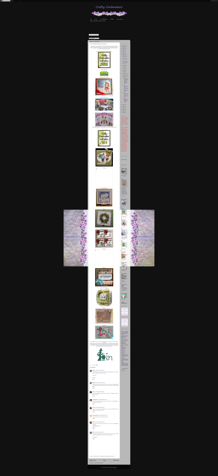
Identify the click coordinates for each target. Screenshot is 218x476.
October (125, 61)
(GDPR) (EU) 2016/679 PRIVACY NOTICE (98, 20)
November (125, 58)
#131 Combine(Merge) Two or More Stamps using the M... (125, 80)
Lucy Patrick (94, 399)
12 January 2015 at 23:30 (102, 399)
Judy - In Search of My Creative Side (124, 180)
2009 (123, 112)
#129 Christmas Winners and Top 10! (125, 100)
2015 (123, 54)
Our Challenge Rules (104, 19)
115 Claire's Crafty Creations (104, 77)
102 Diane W (104, 112)
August (124, 65)
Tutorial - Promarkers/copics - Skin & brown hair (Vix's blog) (124, 355)
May (124, 70)
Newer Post (93, 460)
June (124, 68)
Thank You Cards (126, 223)
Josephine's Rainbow (123, 220)
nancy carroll (95, 415)
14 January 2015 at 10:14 (99, 407)
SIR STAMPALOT (104, 71)
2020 (123, 46)
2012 (123, 107)
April (124, 71)
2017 (123, 51)
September (125, 62)
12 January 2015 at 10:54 (99, 370)
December (125, 56)
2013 (123, 106)
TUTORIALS (112, 19)
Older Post (116, 460)
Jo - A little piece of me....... (123, 252)
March (124, 73)
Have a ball (126, 202)
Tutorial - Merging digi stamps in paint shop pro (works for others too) (124, 333)
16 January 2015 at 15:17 (99, 432)
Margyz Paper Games (124, 263)
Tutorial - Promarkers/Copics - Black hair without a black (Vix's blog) (124, 364)
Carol (93, 391)
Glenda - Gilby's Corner (124, 303)
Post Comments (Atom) (99, 462)
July (124, 66)
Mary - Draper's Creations (124, 200)
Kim (102, 98)
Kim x (122, 241)
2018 (123, 49)
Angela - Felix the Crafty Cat (124, 169)
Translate (97, 39)
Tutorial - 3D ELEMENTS (123, 348)
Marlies (93, 382)
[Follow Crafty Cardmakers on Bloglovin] (94, 35)
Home (91, 19)
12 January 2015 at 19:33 (99, 391)
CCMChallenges (124, 159)
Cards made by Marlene (124, 230)
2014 (123, 104)
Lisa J (93, 407)
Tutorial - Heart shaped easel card (124, 340)
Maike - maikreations (123, 209)
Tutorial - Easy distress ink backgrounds (123, 342)
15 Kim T (104, 147)
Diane (93, 370)
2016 (123, 53)
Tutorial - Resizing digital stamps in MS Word (124, 336)
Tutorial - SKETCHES (123, 350)
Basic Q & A (123, 352)
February (125, 74)
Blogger (115, 467)
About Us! (96, 19)
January (125, 76)
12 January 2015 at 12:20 (100, 382)
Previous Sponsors (119, 19)
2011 (123, 109)
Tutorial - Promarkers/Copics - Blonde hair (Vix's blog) (124, 359)
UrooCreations (124, 293)
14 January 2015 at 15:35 (102, 415)
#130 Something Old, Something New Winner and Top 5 (125, 88)
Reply (93, 379)
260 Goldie (104, 325)
